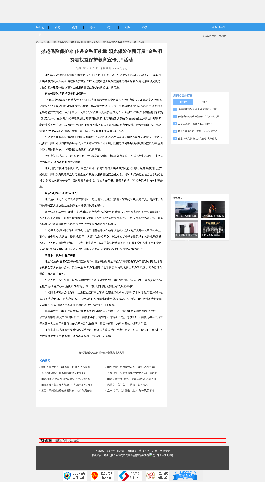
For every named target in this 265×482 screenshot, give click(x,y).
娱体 (75, 27)
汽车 (110, 27)
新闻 (57, 27)
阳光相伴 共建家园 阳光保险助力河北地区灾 (65, 378)
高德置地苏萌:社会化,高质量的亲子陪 (197, 109)
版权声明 (110, 450)
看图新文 (178, 198)
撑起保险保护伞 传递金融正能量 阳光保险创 (65, 367)
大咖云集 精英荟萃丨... (213, 235)
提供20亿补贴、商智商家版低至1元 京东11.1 (66, 373)
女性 (127, 27)
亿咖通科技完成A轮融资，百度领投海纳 (198, 116)
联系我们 (121, 450)
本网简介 (99, 450)
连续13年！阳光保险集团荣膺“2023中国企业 (132, 373)
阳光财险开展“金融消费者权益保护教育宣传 (131, 378)
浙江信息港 (74, 440)
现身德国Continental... (186, 215)
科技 (144, 27)
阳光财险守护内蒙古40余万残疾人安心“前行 (132, 367)
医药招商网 (61, 440)
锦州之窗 (108, 455)
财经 (92, 27)
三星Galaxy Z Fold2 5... (213, 215)
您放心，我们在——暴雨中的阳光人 (127, 384)
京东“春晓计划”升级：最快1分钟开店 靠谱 (130, 390)
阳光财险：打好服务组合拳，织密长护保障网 (66, 384)
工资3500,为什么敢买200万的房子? (195, 124)
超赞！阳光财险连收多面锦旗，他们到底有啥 (66, 390)
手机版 (213, 27)
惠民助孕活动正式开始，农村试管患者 (198, 131)
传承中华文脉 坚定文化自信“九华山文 (197, 138)
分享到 (82, 352)
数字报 (222, 27)
